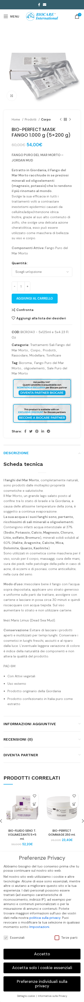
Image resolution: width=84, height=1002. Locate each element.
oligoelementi (34, 368)
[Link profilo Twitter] (31, 431)
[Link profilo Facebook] (39, 5)
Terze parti (69, 937)
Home (16, 119)
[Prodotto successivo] (70, 119)
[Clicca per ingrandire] (11, 95)
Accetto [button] (42, 953)
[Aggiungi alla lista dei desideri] (34, 796)
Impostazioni (39, 927)
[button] (34, 804)
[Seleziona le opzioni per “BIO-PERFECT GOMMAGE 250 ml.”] (74, 804)
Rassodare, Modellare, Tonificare (36, 355)
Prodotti (31, 119)
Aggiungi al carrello (34, 298)
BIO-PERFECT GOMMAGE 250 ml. (62, 833)
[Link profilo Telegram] (49, 431)
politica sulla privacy (44, 918)
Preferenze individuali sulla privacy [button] (42, 984)
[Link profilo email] (45, 5)
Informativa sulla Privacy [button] (52, 996)
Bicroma (25, 363)
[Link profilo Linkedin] (43, 431)
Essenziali (17, 937)
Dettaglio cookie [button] (26, 996)
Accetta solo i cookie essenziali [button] (42, 967)
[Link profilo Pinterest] (37, 431)
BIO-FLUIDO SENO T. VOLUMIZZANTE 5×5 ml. (22, 835)
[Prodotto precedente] (60, 119)
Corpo (46, 119)
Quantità (19, 263)
